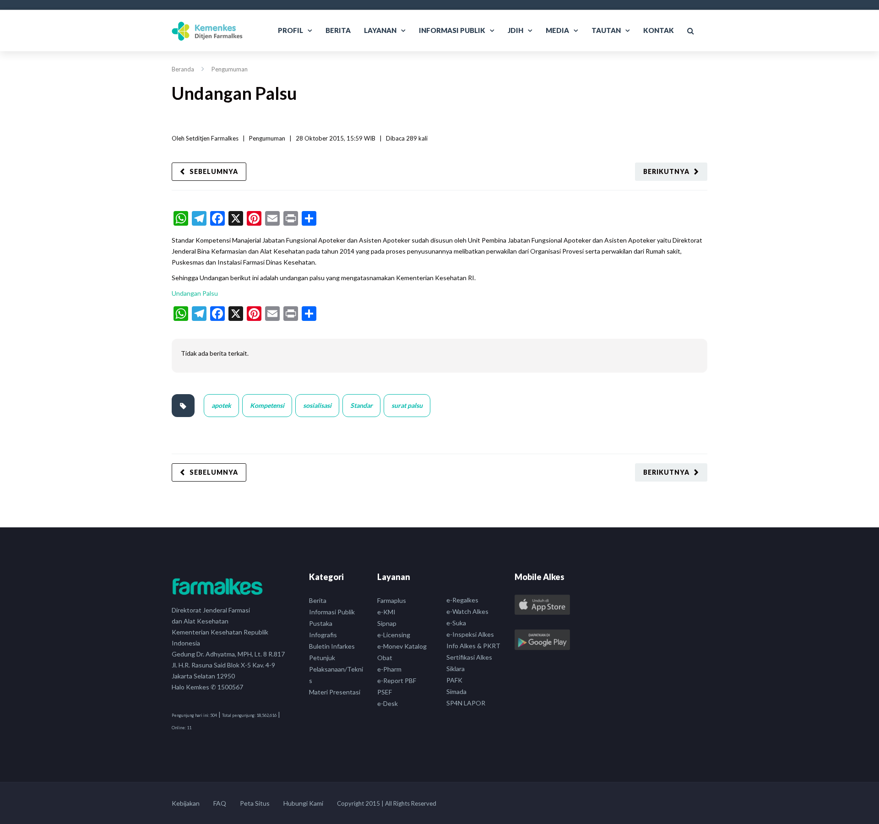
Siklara (455, 668)
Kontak (658, 30)
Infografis (323, 635)
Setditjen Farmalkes (212, 138)
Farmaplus (391, 600)
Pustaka (320, 623)
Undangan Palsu (195, 293)
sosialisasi (317, 405)
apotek (221, 405)
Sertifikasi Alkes (469, 657)
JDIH (515, 30)
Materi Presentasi (334, 692)
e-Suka (456, 623)
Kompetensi (267, 405)
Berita (338, 30)
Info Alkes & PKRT (473, 646)
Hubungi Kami (303, 803)
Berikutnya (666, 171)
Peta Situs (255, 803)
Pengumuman (230, 69)
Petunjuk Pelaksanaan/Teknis (336, 669)
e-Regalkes (462, 600)
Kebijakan (186, 803)
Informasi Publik (452, 30)
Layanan (380, 30)
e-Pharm (389, 669)
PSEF (384, 692)
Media (557, 30)
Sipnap (386, 623)
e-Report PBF (396, 680)
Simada (456, 691)
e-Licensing (393, 635)
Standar (361, 405)
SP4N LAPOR (465, 703)
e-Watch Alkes (467, 611)
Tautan (606, 30)
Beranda (183, 69)
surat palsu (407, 405)
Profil (290, 30)
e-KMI (386, 612)
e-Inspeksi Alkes (470, 634)
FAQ (219, 803)
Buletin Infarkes (332, 646)
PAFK (454, 680)
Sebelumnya (214, 171)
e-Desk (387, 703)
